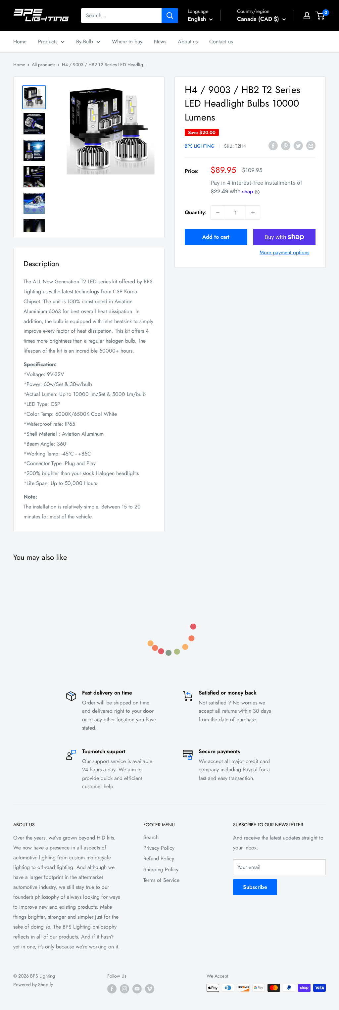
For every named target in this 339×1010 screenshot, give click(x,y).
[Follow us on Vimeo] (149, 988)
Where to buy (127, 41)
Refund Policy (158, 858)
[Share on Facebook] (273, 145)
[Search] (170, 15)
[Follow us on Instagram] (124, 988)
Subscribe (255, 887)
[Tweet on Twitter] (298, 145)
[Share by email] (310, 145)
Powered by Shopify (33, 984)
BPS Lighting (200, 146)
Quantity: (196, 212)
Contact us (221, 41)
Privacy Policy (158, 848)
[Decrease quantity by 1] (218, 212)
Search (151, 837)
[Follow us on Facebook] (112, 988)
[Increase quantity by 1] (253, 212)
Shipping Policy (160, 869)
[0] (320, 16)
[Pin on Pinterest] (285, 145)
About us (188, 41)
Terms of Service (161, 880)
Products (47, 41)
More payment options (284, 252)
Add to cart (215, 237)
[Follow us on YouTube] (137, 988)
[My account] (307, 15)
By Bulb (84, 41)
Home (19, 41)
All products (43, 64)
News (160, 41)
